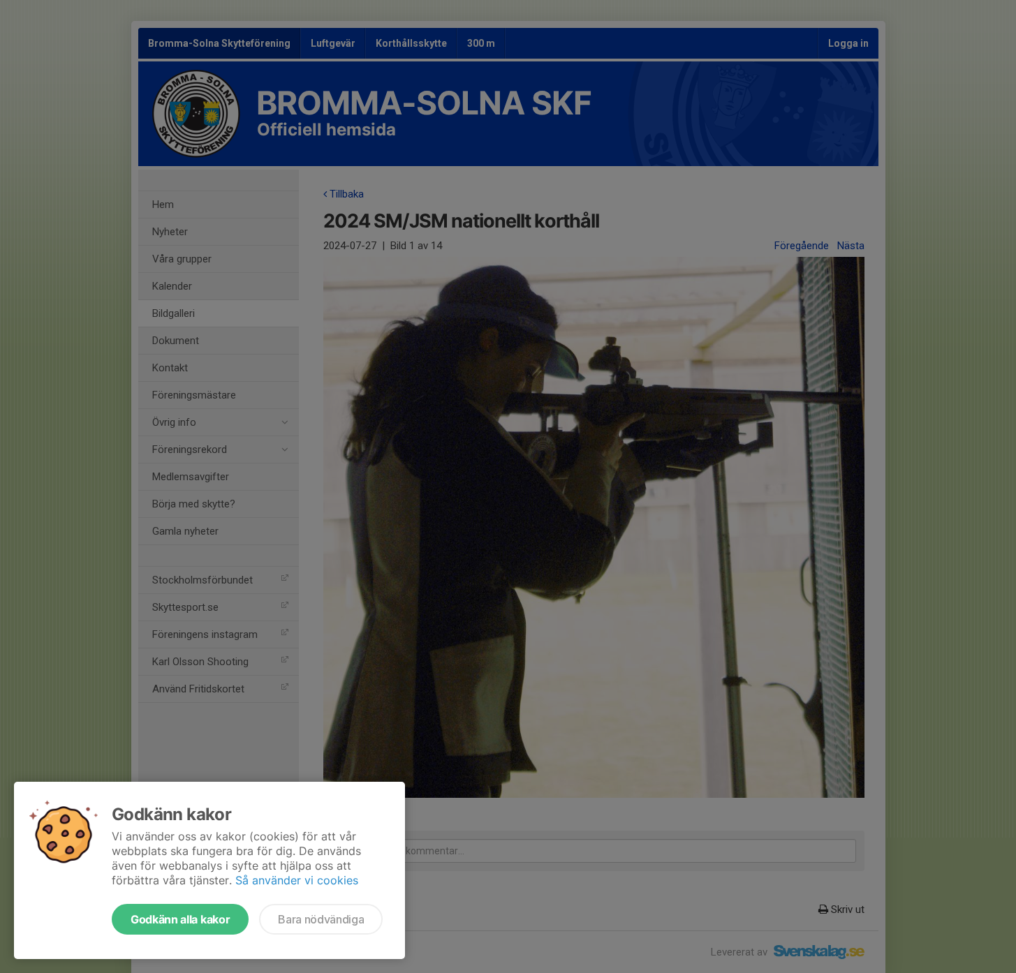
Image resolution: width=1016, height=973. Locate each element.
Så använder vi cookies (296, 880)
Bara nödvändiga (321, 919)
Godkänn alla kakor (180, 919)
